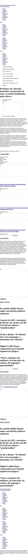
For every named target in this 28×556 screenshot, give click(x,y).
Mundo (4, 14)
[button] (14, 22)
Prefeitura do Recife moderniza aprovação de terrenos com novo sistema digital (12, 230)
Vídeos (4, 19)
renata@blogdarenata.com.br (11, 386)
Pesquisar (15, 235)
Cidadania (5, 11)
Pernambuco (5, 13)
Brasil (4, 12)
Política (4, 10)
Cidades (4, 85)
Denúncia (5, 16)
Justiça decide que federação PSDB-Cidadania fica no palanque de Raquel (13, 185)
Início (4, 8)
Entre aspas (5, 17)
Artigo (4, 18)
